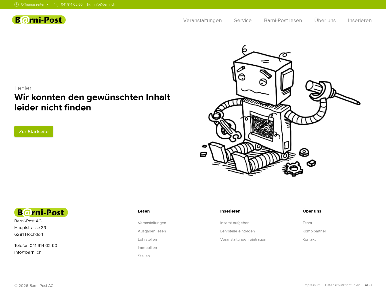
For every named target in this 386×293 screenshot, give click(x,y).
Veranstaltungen (152, 223)
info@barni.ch (27, 252)
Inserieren (230, 211)
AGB (368, 285)
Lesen (144, 211)
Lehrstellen (147, 239)
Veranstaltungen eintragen (243, 239)
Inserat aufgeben (235, 223)
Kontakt (309, 239)
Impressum (312, 285)
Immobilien (147, 247)
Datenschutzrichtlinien (342, 285)
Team (307, 223)
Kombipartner (314, 231)
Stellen (144, 256)
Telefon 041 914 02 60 (35, 245)
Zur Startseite (33, 131)
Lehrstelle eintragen (237, 231)
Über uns (312, 211)
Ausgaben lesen (152, 231)
